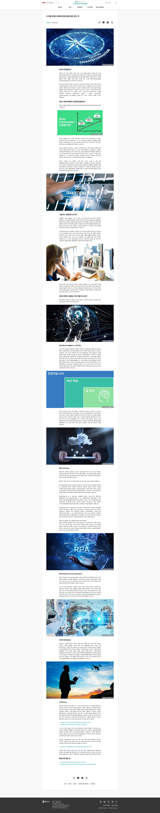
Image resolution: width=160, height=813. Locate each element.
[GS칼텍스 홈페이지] (100, 802)
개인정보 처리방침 (114, 805)
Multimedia (100, 7)
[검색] (116, 2)
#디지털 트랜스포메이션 (83, 783)
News (60, 7)
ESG (70, 7)
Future (89, 7)
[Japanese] (46, 2)
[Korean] (48, 2)
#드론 (75, 783)
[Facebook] (112, 802)
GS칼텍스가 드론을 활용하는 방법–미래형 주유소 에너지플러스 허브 (76, 746)
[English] (45, 2)
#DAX (70, 783)
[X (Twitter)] (116, 802)
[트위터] (112, 22)
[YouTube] (104, 802)
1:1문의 (67, 806)
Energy (80, 7)
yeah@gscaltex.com (63, 807)
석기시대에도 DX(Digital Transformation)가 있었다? (73, 762)
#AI (65, 783)
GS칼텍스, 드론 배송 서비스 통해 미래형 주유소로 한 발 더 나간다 (76, 722)
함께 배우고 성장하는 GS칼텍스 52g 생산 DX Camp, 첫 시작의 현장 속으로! (78, 764)
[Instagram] (108, 802)
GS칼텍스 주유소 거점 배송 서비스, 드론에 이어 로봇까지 (74, 724)
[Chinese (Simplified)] (43, 2)
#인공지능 (93, 783)
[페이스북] (107, 22)
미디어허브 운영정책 (106, 805)
